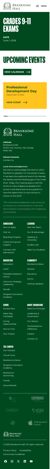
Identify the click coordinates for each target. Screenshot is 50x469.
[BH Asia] (12, 434)
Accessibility (25, 450)
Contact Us (8, 160)
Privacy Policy (9, 450)
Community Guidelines (14, 454)
